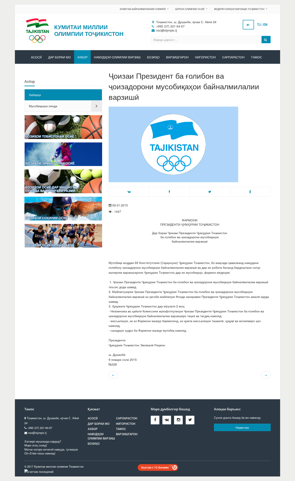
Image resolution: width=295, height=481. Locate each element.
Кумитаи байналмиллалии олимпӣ (143, 9)
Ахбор (82, 57)
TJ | (259, 24)
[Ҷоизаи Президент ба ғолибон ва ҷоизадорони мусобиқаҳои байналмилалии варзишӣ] (190, 144)
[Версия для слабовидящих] (248, 24)
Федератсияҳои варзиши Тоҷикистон (239, 9)
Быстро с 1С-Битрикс (155, 467)
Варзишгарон (177, 57)
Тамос (256, 57)
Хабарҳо (35, 95)
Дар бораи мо (59, 57)
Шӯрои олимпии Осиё (190, 9)
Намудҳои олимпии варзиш (117, 57)
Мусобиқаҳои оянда (43, 106)
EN (265, 24)
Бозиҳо (153, 57)
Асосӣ (36, 57)
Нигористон (205, 57)
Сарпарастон (233, 57)
